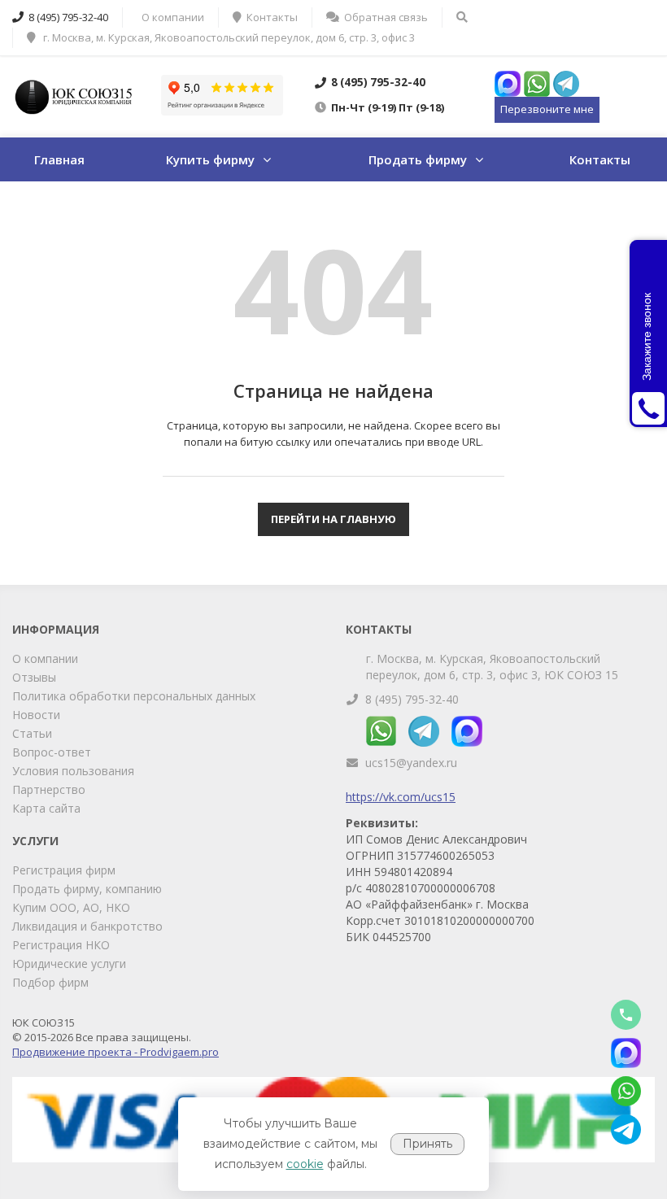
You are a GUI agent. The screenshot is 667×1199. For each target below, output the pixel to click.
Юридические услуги (69, 963)
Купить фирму (210, 159)
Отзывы (34, 677)
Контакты (599, 159)
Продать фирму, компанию (87, 888)
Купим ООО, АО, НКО (71, 907)
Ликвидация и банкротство (87, 926)
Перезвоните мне (547, 109)
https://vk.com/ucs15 (401, 796)
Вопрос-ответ (51, 752)
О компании (45, 658)
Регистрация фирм (64, 870)
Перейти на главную (333, 519)
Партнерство (48, 789)
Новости (36, 714)
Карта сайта (46, 808)
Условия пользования (73, 770)
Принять (427, 1143)
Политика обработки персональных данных (133, 696)
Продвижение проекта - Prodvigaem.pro (115, 1051)
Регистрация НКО (61, 945)
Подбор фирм (50, 982)
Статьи (32, 733)
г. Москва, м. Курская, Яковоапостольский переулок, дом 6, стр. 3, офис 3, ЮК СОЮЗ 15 (492, 666)
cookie (305, 1164)
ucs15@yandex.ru (411, 762)
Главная (59, 159)
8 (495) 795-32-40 (412, 699)
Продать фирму (417, 159)
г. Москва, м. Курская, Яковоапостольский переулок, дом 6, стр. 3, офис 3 (228, 37)
